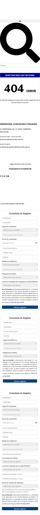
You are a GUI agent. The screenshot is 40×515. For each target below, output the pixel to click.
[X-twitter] (6, 176)
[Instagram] (2, 176)
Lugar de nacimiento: (9, 226)
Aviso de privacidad (6, 152)
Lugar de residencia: (10, 340)
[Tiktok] (4, 176)
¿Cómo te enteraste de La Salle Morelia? (16, 466)
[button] (20, 21)
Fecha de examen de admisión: (13, 483)
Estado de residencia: (9, 261)
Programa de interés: (9, 274)
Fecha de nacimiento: (9, 239)
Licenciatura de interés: (10, 458)
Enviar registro (20, 307)
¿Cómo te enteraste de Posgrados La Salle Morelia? (20, 282)
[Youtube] (8, 176)
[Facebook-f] (1, 176)
